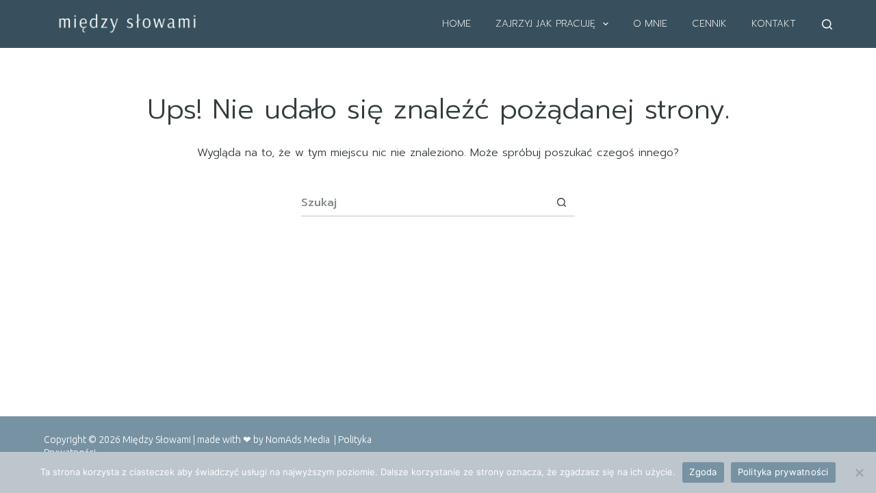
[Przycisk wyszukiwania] (561, 202)
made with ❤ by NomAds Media (265, 439)
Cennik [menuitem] (709, 23)
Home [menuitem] (456, 23)
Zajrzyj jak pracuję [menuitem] (545, 23)
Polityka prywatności (783, 471)
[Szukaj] (827, 24)
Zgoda (703, 471)
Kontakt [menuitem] (773, 23)
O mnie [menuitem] (650, 23)
